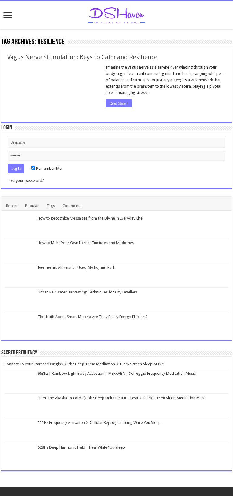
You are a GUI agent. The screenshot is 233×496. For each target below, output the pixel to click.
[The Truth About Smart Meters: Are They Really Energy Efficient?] (19, 324)
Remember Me (48, 168)
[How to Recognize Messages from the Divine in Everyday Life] (19, 226)
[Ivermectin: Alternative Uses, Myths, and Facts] (19, 275)
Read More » (119, 103)
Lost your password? (26, 180)
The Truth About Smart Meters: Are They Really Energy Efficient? (93, 316)
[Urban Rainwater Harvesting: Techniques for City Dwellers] (19, 300)
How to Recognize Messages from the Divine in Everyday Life (90, 218)
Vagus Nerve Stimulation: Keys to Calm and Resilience (82, 57)
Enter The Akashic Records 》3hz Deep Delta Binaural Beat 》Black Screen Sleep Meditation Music (122, 398)
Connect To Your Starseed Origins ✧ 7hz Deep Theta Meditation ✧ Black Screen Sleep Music (84, 364)
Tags (50, 205)
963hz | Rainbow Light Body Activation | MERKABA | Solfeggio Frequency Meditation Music (117, 373)
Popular (32, 205)
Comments (71, 205)
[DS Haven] (116, 14)
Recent (12, 205)
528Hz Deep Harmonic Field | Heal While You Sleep (81, 447)
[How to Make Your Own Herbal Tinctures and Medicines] (19, 250)
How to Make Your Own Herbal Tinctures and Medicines (86, 242)
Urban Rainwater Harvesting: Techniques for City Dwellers (87, 292)
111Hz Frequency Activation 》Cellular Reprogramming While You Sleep (99, 422)
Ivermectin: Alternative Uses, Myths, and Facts (77, 267)
